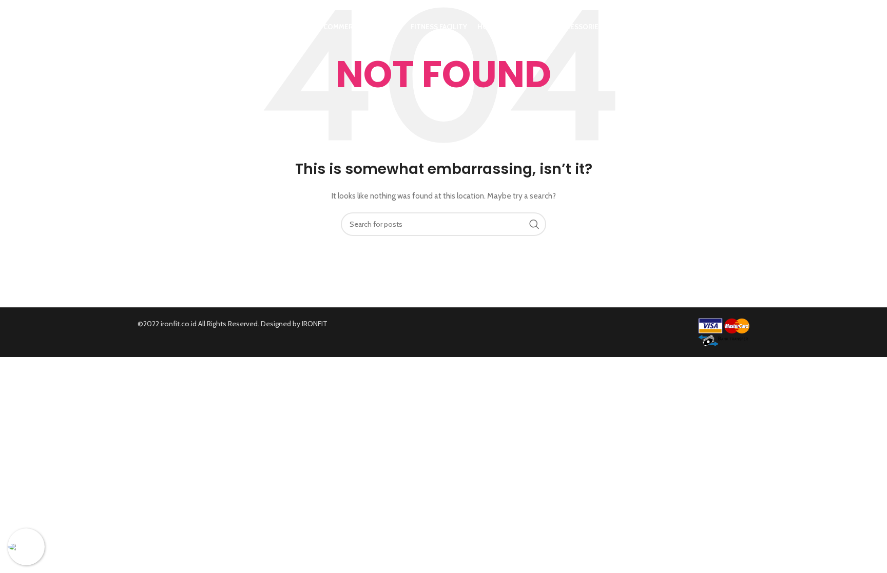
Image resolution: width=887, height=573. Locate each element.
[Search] (744, 27)
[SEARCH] (534, 224)
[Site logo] (200, 26)
